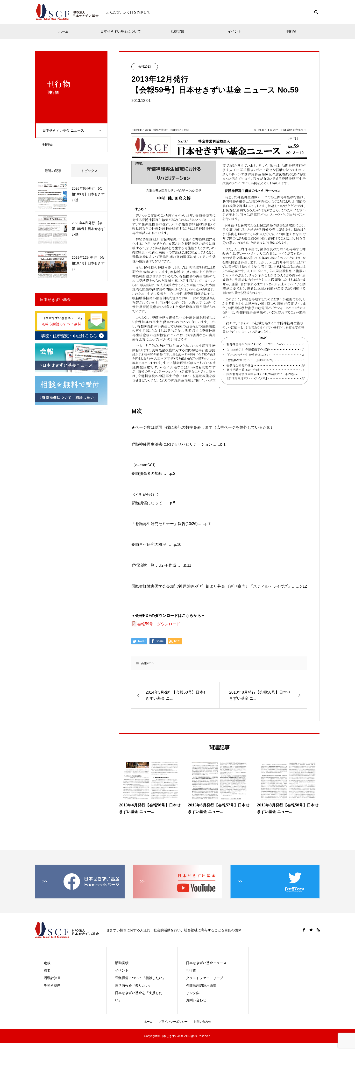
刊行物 (291, 31)
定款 (47, 963)
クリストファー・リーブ (204, 978)
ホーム (63, 31)
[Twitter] (311, 930)
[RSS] (318, 930)
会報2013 (144, 66)
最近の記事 (53, 171)
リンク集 (192, 993)
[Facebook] (303, 930)
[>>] (80, 896)
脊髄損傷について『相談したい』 (140, 978)
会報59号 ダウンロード (158, 624)
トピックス (89, 171)
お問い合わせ (196, 1000)
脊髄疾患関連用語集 (201, 985)
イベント (234, 31)
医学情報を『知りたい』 (133, 985)
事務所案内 (52, 985)
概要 (47, 970)
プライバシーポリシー (173, 1021)
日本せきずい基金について (120, 31)
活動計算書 (52, 978)
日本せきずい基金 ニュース (63, 130)
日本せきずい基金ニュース (206, 963)
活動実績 (177, 31)
